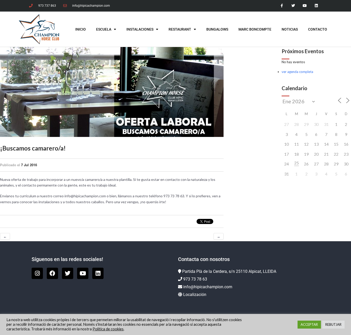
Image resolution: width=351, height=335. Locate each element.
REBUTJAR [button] (333, 324)
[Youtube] (304, 6)
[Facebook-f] (282, 6)
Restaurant (180, 29)
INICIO (80, 29)
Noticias (290, 29)
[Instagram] (37, 273)
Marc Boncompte (254, 29)
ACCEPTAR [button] (309, 324)
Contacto (317, 29)
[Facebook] (52, 273)
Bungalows (217, 29)
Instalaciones (139, 29)
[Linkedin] (316, 6)
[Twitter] (293, 6)
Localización (194, 294)
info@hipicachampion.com (207, 286)
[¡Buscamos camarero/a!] (112, 92)
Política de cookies (108, 329)
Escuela (103, 29)
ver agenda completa (297, 72)
